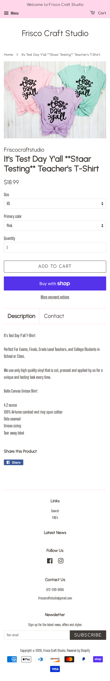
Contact (54, 315)
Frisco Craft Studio (55, 33)
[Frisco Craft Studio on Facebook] (50, 562)
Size (6, 194)
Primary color (13, 216)
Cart (101, 13)
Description (21, 315)
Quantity (9, 238)
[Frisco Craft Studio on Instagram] (60, 562)
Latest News (55, 532)
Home (8, 55)
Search (55, 511)
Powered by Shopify (78, 651)
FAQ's (55, 518)
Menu (14, 13)
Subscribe (88, 635)
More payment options (55, 297)
